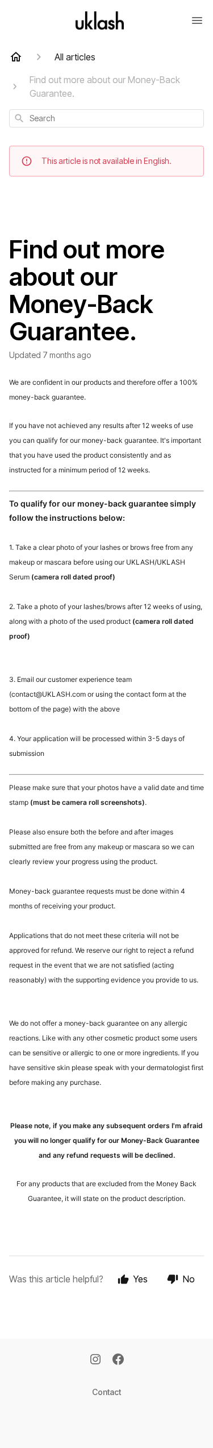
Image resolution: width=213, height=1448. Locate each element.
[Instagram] (95, 1360)
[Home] (16, 57)
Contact (106, 1392)
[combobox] (106, 118)
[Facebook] (118, 1360)
